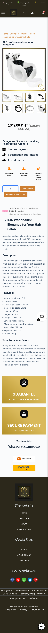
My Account (24, 555)
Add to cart (28, 189)
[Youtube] (35, 580)
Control (24, 560)
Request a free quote (15, 194)
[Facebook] (12, 580)
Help (24, 549)
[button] (24, 13)
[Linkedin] (30, 580)
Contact (24, 518)
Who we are (24, 530)
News (24, 524)
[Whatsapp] (24, 580)
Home (5, 33)
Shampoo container (19, 33)
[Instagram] (18, 580)
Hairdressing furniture (15, 143)
